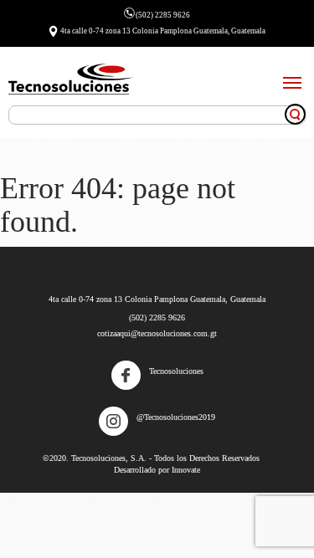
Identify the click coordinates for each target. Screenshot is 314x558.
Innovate (186, 469)
